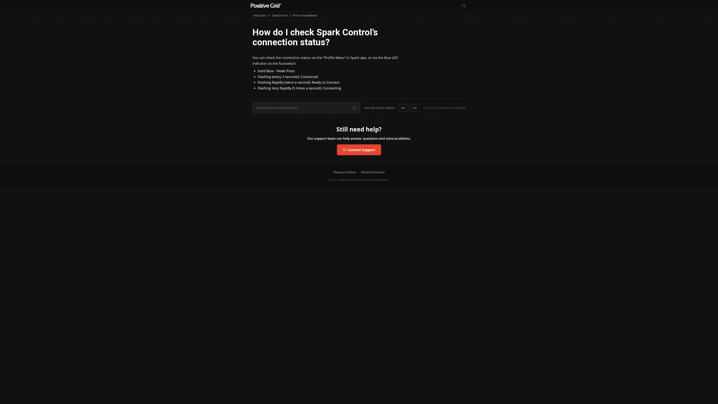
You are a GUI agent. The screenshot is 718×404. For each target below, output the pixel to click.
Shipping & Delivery (344, 172)
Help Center (260, 15)
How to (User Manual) (305, 15)
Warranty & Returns (373, 172)
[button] (403, 107)
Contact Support (361, 150)
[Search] (464, 5)
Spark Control (279, 15)
